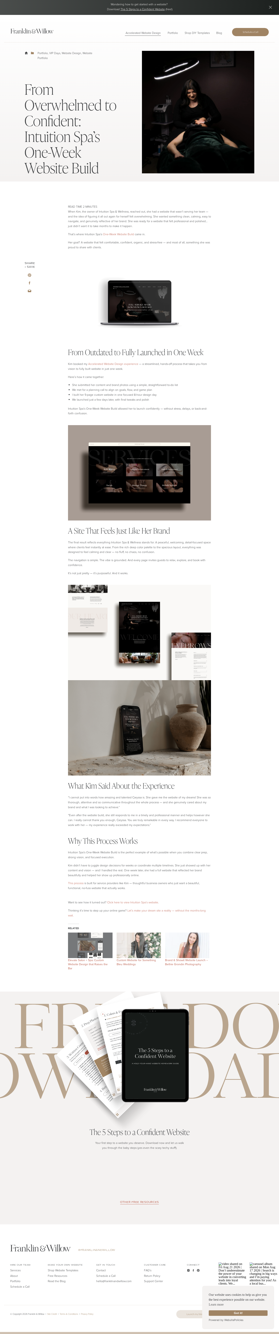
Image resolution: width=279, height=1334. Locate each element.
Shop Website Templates (63, 1270)
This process (76, 883)
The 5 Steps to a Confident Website (143, 9)
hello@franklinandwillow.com (114, 1281)
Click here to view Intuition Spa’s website (132, 902)
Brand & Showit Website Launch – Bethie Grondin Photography (186, 962)
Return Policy (152, 1276)
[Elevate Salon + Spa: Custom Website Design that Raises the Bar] (90, 945)
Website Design (71, 53)
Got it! (238, 1313)
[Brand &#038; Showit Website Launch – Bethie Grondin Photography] (187, 945)
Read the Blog (57, 1281)
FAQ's (147, 1270)
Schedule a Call (106, 1276)
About (14, 1276)
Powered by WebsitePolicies (226, 1320)
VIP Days (54, 53)
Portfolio (43, 53)
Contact (101, 1270)
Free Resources (57, 1276)
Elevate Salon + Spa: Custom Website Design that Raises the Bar (88, 964)
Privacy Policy (87, 1313)
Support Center (153, 1281)
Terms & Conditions (69, 1313)
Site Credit (52, 1313)
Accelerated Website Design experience (113, 364)
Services (15, 1270)
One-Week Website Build (118, 234)
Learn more (216, 1304)
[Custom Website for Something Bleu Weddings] (139, 945)
